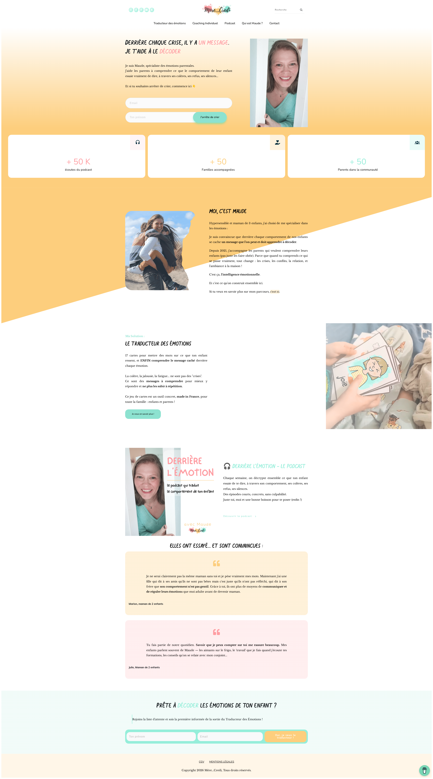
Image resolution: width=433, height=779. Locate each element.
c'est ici (274, 292)
